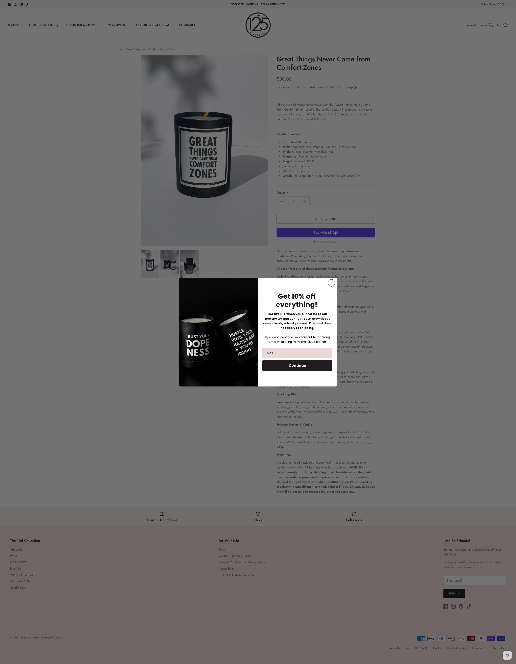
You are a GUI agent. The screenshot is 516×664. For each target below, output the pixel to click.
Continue (297, 365)
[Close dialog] (331, 282)
